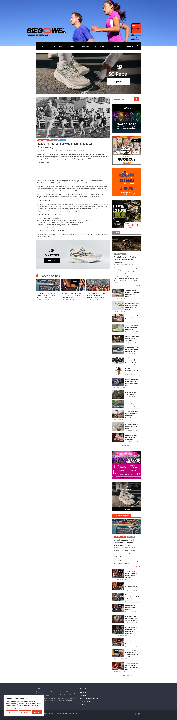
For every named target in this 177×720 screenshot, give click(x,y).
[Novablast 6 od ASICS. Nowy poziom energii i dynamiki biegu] (118, 434)
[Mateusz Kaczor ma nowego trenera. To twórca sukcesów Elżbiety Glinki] (118, 615)
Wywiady (116, 46)
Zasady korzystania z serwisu (89, 698)
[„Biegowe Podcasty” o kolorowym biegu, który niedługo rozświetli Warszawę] (118, 570)
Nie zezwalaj (25, 712)
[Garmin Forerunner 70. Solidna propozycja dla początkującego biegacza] (118, 357)
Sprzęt (71, 46)
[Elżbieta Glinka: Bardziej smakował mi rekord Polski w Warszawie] (118, 594)
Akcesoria (117, 253)
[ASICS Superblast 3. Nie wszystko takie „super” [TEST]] (118, 423)
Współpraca (83, 695)
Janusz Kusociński (71, 150)
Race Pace (62, 140)
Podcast (86, 150)
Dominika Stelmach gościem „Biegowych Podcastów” (130, 607)
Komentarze (100, 46)
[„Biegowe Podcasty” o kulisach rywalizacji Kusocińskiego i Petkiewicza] (118, 626)
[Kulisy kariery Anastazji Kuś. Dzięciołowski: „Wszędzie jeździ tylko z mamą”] (48, 280)
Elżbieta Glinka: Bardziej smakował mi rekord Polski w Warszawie (132, 596)
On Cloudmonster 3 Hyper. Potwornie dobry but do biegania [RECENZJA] (132, 349)
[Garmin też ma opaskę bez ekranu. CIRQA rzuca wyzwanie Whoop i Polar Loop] (118, 379)
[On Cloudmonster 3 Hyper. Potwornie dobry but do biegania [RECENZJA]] (118, 346)
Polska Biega (54, 140)
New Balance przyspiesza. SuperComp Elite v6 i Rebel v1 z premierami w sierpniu (132, 370)
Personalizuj (12, 712)
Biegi (41, 46)
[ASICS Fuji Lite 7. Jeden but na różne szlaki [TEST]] (118, 401)
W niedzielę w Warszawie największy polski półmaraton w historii (96, 295)
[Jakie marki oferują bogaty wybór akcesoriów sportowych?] (118, 335)
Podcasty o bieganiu (43, 140)
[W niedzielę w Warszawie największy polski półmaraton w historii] (98, 280)
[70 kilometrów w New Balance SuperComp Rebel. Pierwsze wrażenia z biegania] (118, 289)
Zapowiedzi (55, 46)
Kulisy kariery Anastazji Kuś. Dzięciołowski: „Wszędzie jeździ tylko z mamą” (48, 295)
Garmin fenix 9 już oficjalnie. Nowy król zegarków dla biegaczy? (125, 259)
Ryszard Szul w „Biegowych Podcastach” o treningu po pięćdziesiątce (72, 295)
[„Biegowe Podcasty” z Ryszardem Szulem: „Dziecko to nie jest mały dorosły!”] (118, 650)
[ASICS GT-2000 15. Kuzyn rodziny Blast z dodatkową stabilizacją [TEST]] (118, 325)
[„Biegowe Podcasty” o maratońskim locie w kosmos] (118, 639)
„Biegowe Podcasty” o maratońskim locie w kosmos (131, 642)
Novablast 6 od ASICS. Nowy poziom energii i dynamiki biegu (131, 437)
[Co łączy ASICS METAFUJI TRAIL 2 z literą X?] (118, 391)
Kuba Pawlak (80, 150)
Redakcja (52, 150)
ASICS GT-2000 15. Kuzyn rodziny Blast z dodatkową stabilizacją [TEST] (132, 327)
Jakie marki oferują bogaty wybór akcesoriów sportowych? (132, 338)
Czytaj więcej (136, 285)
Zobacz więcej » (127, 445)
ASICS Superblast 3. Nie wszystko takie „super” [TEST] (131, 426)
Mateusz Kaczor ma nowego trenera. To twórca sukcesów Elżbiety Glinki (132, 618)
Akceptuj (36, 712)
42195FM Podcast (62, 150)
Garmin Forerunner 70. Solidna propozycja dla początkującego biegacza (131, 360)
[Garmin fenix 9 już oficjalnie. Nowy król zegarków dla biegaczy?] (126, 237)
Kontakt (129, 46)
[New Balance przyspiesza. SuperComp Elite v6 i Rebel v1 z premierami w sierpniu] (118, 368)
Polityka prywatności (86, 701)
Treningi (85, 46)
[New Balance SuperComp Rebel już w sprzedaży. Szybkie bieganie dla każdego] (118, 302)
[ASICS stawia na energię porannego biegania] (118, 315)
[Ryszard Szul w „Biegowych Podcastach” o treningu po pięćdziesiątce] (73, 280)
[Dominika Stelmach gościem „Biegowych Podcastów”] (118, 605)
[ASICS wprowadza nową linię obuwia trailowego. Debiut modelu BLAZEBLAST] (118, 411)
